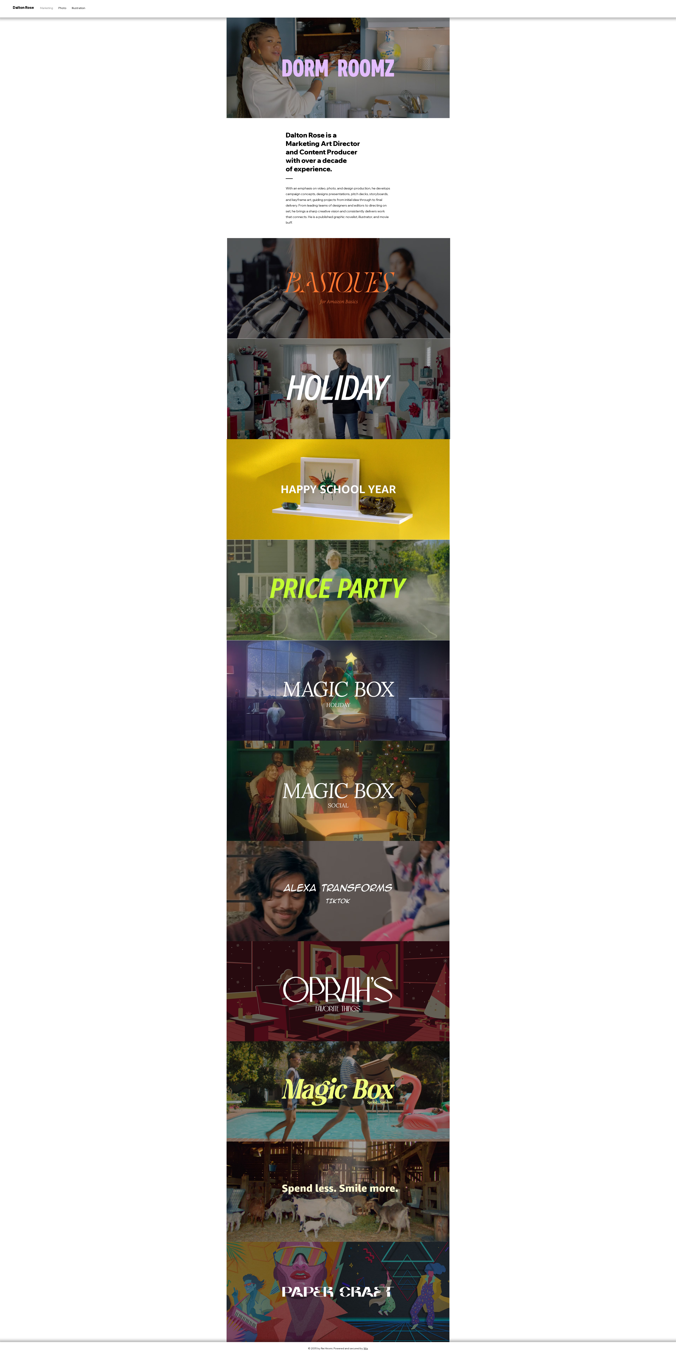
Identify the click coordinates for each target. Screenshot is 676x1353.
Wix (366, 1348)
